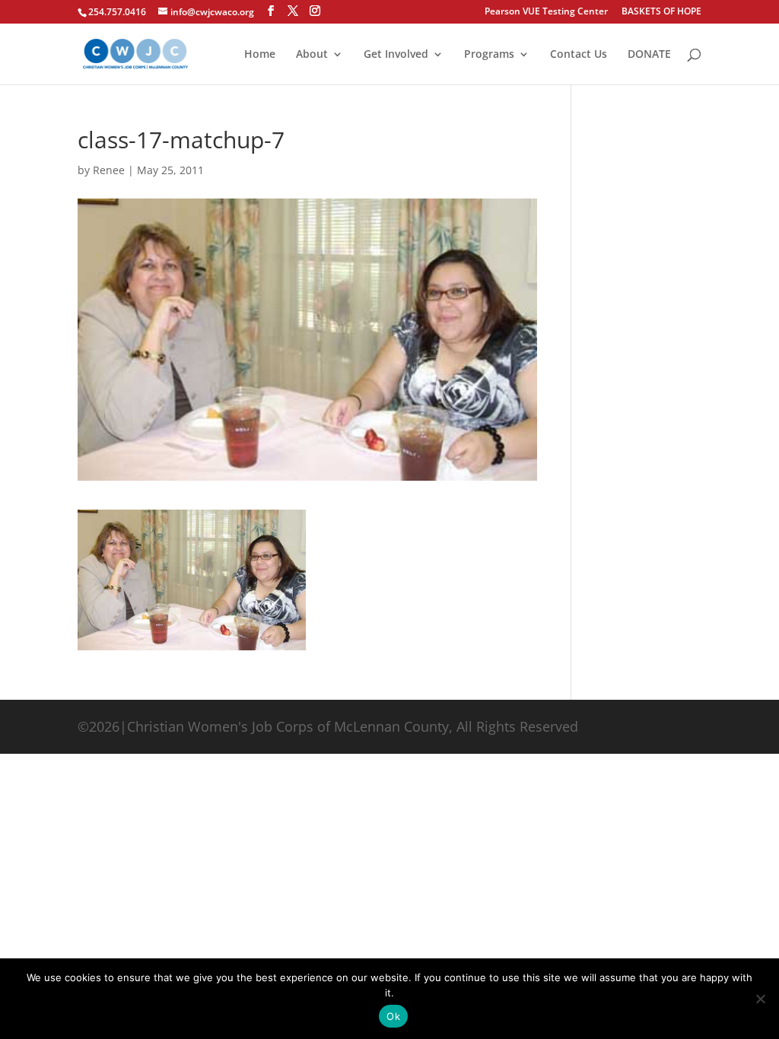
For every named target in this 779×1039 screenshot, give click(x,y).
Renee (109, 170)
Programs (489, 55)
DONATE (649, 55)
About (312, 55)
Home (259, 55)
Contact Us (578, 55)
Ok (393, 1016)
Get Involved (396, 55)
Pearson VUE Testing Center (546, 12)
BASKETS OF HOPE (661, 12)
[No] (760, 998)
